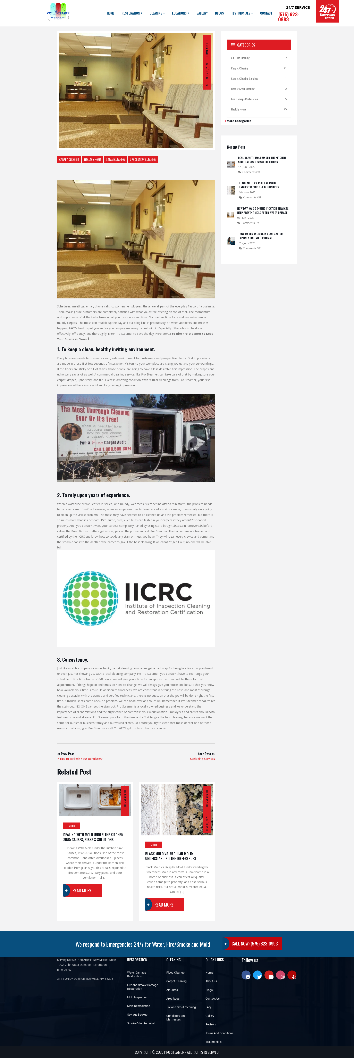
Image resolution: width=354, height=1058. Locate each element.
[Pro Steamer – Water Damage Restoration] (58, 13)
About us (211, 981)
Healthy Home (92, 159)
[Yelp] (291, 975)
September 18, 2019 (207, 74)
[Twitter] (257, 975)
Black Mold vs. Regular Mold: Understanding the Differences (170, 856)
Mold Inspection (137, 997)
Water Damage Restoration (136, 974)
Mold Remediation (138, 1006)
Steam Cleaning (115, 159)
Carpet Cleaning (69, 159)
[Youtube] (268, 975)
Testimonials (240, 13)
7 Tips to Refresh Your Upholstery (79, 756)
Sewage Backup (137, 1014)
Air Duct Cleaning (240, 58)
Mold (72, 826)
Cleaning (156, 13)
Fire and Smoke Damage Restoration (142, 986)
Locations (179, 13)
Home (110, 13)
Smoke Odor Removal (140, 1023)
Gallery (202, 13)
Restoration (131, 13)
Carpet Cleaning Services (244, 78)
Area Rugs (172, 998)
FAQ (208, 1007)
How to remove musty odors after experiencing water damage (261, 235)
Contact (266, 13)
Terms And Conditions (219, 1033)
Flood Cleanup (175, 972)
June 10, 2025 (207, 823)
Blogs (219, 13)
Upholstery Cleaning (143, 159)
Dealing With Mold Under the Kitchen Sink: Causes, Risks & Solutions (93, 837)
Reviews (210, 1024)
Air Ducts (172, 990)
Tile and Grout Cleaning (181, 1007)
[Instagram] (280, 975)
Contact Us (212, 998)
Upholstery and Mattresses (176, 1017)
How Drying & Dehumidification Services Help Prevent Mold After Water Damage (262, 210)
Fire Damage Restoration (244, 99)
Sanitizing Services (202, 756)
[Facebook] (246, 975)
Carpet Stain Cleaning (243, 88)
